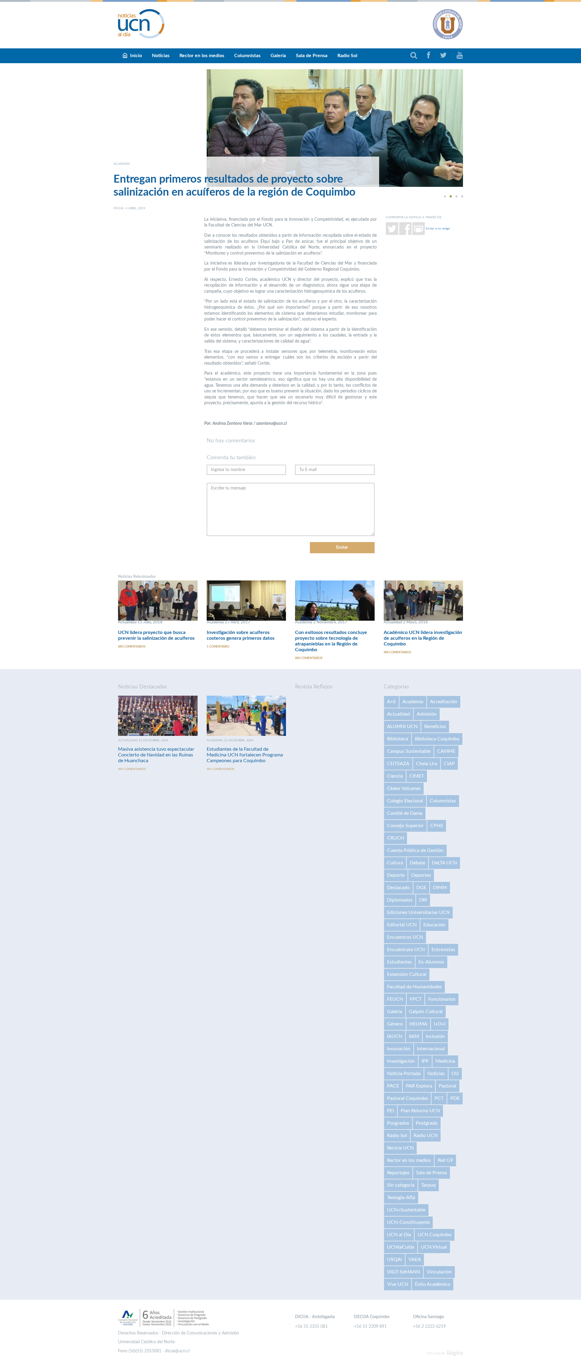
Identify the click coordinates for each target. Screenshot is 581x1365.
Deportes (421, 875)
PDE (455, 1098)
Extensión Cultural (406, 974)
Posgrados (398, 1123)
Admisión (427, 714)
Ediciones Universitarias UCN (418, 912)
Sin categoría (401, 1185)
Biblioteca (397, 738)
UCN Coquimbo (434, 1234)
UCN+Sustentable (406, 1209)
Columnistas (247, 55)
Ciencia (395, 776)
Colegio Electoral (405, 800)
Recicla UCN (400, 1148)
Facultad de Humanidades (414, 986)
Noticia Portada (404, 1073)
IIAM (414, 1036)
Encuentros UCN (405, 937)
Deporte (396, 875)
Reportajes (398, 1172)
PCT (439, 1098)
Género (395, 1024)
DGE (421, 887)
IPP (425, 1061)
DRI (423, 900)
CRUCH (395, 838)
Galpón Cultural (426, 1011)
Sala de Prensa (311, 55)
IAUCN (394, 1036)
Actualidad (398, 714)
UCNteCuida (400, 1247)
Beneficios (435, 726)
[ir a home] (141, 23)
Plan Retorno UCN (420, 1110)
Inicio (136, 55)
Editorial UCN (402, 924)
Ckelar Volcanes (404, 788)
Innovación (398, 1048)
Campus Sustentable (409, 751)
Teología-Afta (401, 1197)
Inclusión (435, 1036)
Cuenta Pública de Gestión (415, 850)
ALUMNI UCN (402, 726)
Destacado (398, 887)
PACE (393, 1086)
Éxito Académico (432, 1284)
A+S (391, 701)
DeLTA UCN (444, 862)
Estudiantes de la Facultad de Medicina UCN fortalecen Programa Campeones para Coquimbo (245, 755)
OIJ (455, 1073)
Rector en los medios (201, 55)
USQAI (394, 1259)
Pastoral (447, 1086)
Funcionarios (441, 999)
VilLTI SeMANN (403, 1271)
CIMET (416, 776)
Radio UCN (426, 1135)
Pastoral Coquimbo (407, 1098)
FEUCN (395, 999)
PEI (390, 1110)
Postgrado (427, 1123)
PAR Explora (419, 1086)
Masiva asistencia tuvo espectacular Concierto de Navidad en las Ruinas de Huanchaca (156, 755)
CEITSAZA (398, 763)
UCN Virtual (434, 1247)
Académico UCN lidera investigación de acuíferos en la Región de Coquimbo (423, 638)
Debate (417, 862)
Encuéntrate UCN (406, 949)
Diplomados (399, 900)
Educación (434, 924)
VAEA (415, 1259)
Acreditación (443, 701)
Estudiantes (399, 962)
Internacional (431, 1048)
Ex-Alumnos (431, 962)
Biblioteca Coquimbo (437, 738)
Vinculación (439, 1271)
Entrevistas (443, 949)
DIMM (440, 887)
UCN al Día (399, 1234)
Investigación (401, 1061)
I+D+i (439, 1024)
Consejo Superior (405, 825)
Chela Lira (426, 763)
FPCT (416, 999)
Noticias (160, 55)
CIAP (449, 763)
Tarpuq (428, 1185)
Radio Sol (347, 55)
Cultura (395, 862)
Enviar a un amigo (438, 228)
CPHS (436, 825)
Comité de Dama (404, 813)
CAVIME (446, 751)
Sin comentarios (131, 646)
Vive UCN (397, 1284)
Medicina (445, 1061)
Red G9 (445, 1160)
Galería (278, 55)
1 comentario (218, 646)
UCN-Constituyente (408, 1222)
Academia (412, 701)
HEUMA (418, 1024)
